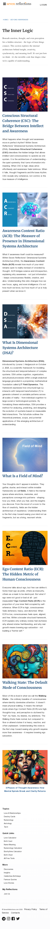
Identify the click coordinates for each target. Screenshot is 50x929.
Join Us (7, 894)
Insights (7, 873)
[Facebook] (13, 920)
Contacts (15, 913)
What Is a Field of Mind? (22, 476)
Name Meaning (10, 845)
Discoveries (8, 869)
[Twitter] (18, 920)
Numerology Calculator (13, 848)
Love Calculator (10, 838)
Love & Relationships (12, 813)
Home (5, 20)
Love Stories (9, 883)
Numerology (8, 820)
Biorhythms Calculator (13, 851)
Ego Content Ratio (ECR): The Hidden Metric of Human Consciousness (23, 574)
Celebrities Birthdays (12, 876)
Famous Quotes (10, 879)
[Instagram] (8, 920)
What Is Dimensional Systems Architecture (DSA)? (20, 347)
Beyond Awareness (19, 20)
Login (43, 5)
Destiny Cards (9, 817)
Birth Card (8, 841)
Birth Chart (8, 855)
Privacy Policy (30, 909)
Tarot (6, 827)
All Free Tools (9, 858)
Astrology (8, 823)
